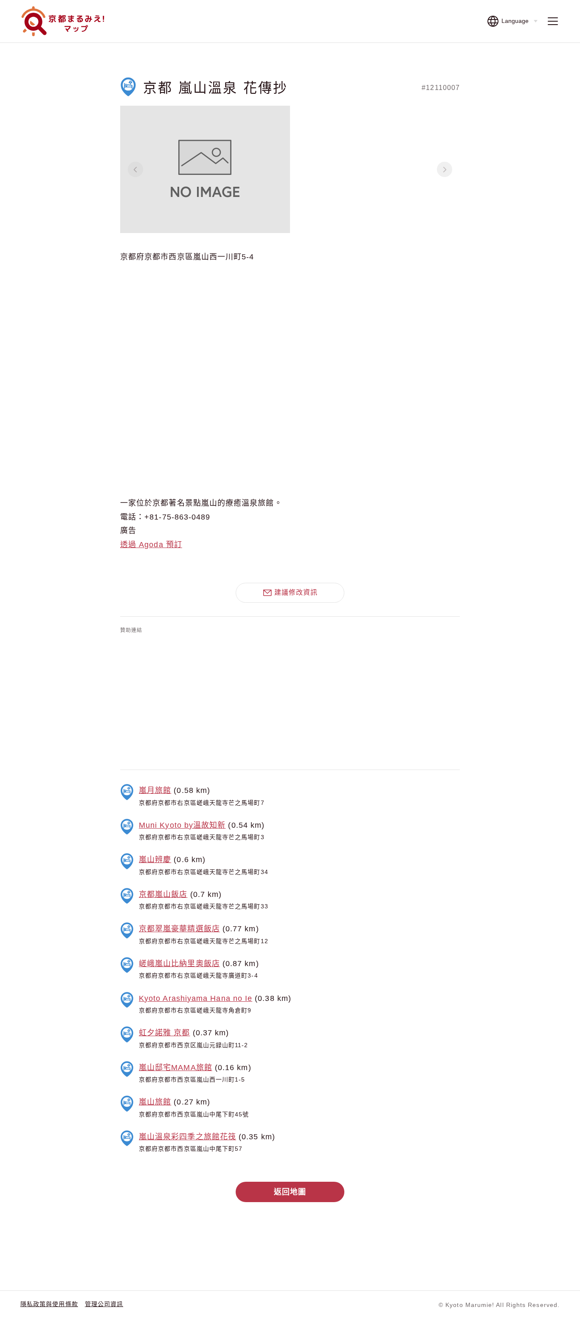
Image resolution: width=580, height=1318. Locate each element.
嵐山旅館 (155, 1102)
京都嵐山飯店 (163, 894)
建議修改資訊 (296, 592)
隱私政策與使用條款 (49, 1304)
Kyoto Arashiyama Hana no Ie (195, 998)
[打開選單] (553, 21)
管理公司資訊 (104, 1304)
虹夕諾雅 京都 (164, 1033)
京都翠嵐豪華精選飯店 (179, 929)
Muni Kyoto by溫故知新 (182, 825)
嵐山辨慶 (155, 859)
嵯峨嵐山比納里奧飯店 (179, 963)
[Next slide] (444, 169)
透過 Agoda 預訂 (151, 544)
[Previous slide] (135, 169)
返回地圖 (290, 1192)
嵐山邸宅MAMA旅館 (175, 1067)
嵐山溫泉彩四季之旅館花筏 (187, 1137)
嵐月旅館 (155, 790)
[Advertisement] (290, 700)
